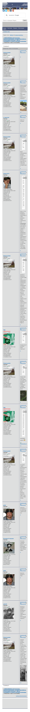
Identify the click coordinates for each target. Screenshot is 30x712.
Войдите (11, 35)
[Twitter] (6, 11)
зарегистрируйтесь (19, 35)
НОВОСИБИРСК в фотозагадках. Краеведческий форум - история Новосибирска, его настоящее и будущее (14, 39)
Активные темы (6, 31)
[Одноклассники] (8, 11)
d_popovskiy (6, 117)
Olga (4, 330)
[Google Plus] (13, 11)
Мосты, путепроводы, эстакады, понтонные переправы (14, 41)
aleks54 (5, 604)
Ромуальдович (6, 52)
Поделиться (22, 50)
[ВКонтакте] (4, 11)
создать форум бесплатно (21, 695)
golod (4, 505)
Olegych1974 (6, 173)
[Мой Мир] (11, 11)
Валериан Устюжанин (8, 538)
